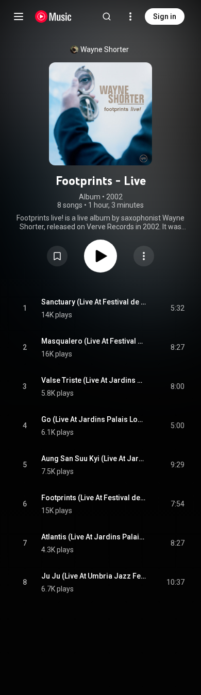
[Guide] (18, 16)
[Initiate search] (106, 16)
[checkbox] (177, 308)
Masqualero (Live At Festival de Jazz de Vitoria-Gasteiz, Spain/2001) (94, 341)
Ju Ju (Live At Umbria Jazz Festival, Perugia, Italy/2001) (94, 576)
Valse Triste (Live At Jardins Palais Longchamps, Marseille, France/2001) (94, 380)
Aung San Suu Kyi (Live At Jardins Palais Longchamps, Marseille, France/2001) (94, 458)
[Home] (53, 16)
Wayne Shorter (104, 49)
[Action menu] (143, 256)
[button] (57, 256)
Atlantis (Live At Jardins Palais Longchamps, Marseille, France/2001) (94, 537)
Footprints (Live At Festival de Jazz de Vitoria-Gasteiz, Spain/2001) (94, 498)
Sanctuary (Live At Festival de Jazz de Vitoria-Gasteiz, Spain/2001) (94, 302)
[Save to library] (57, 256)
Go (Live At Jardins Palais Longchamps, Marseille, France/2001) (94, 419)
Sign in (164, 16)
